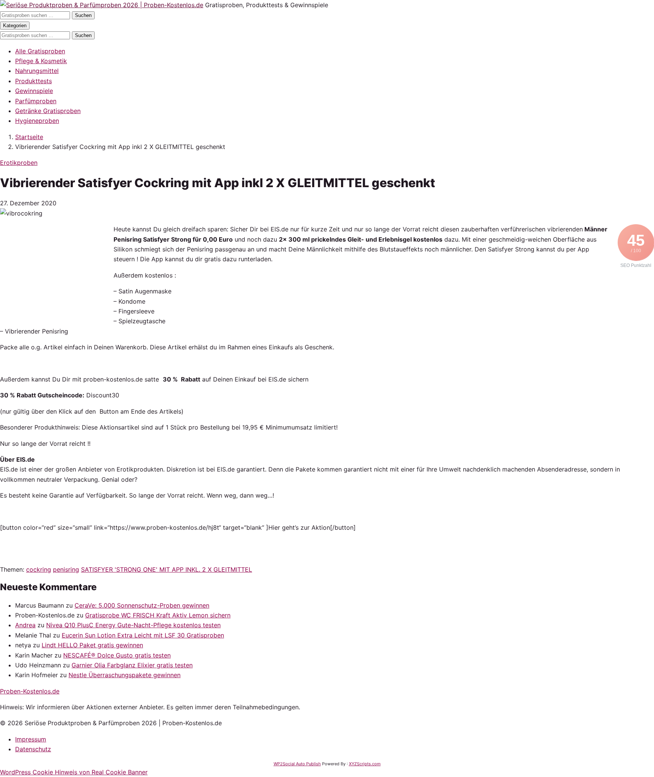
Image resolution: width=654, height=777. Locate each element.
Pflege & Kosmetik (41, 61)
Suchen (83, 15)
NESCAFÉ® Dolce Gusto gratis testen (117, 655)
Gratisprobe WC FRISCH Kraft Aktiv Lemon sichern (157, 615)
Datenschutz (33, 749)
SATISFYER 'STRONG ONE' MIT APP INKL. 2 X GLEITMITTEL (166, 569)
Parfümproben (35, 101)
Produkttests (33, 81)
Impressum (30, 739)
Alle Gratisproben (40, 51)
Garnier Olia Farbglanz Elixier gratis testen (132, 665)
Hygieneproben (37, 120)
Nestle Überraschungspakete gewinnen (125, 675)
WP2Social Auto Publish (297, 763)
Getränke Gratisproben (48, 111)
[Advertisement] (57, 271)
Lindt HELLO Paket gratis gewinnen (92, 645)
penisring (66, 569)
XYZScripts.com (365, 763)
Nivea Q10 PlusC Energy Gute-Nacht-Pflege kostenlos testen (133, 625)
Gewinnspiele (34, 91)
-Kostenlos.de (29, 691)
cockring (38, 569)
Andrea (25, 625)
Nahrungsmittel (37, 70)
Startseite (29, 137)
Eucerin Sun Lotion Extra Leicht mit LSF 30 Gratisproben (143, 635)
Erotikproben (18, 162)
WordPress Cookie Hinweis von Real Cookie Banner (74, 772)
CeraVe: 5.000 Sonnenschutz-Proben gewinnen (142, 605)
